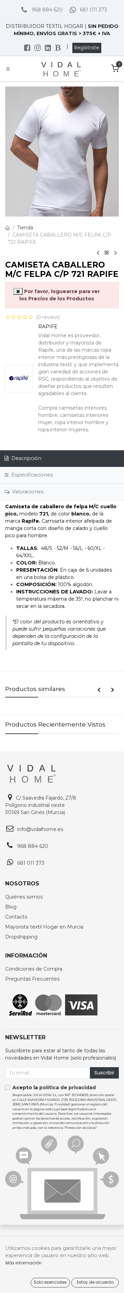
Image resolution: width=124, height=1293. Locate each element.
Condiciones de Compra (33, 969)
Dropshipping (21, 937)
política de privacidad (67, 1087)
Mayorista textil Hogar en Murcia (44, 927)
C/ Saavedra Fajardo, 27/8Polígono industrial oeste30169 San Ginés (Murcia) (40, 805)
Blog (11, 907)
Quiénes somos (24, 897)
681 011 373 (93, 10)
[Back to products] (107, 253)
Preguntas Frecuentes (32, 979)
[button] (99, 690)
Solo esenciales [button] (50, 1282)
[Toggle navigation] (8, 68)
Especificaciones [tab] (31, 475)
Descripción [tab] (25, 458)
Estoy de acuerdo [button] (95, 1282)
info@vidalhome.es (40, 829)
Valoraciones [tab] (27, 492)
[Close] (18, 291)
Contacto (16, 917)
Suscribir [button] (104, 1072)
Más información (24, 1263)
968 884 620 (47, 10)
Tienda (25, 227)
